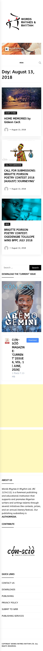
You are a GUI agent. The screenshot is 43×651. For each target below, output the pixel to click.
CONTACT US (8, 583)
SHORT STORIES (10, 113)
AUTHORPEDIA (9, 516)
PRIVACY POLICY (10, 602)
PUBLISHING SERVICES (13, 616)
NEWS (7, 224)
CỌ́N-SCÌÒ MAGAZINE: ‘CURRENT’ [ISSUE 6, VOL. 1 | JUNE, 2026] (18, 354)
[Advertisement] (21, 405)
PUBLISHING (8, 596)
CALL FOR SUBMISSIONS (13, 165)
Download (33, 340)
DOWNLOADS (8, 589)
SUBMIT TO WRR (10, 609)
